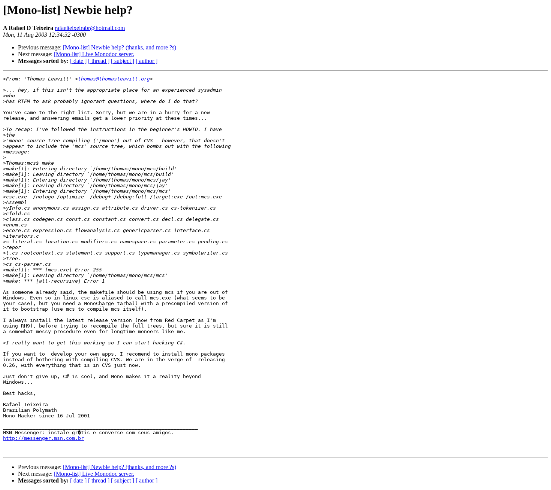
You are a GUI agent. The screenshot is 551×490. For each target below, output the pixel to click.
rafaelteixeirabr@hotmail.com (90, 28)
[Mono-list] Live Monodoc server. (94, 54)
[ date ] (78, 61)
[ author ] (146, 61)
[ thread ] (98, 61)
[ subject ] (122, 61)
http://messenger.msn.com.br (43, 438)
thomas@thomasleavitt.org (114, 79)
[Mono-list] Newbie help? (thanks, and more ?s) (119, 47)
